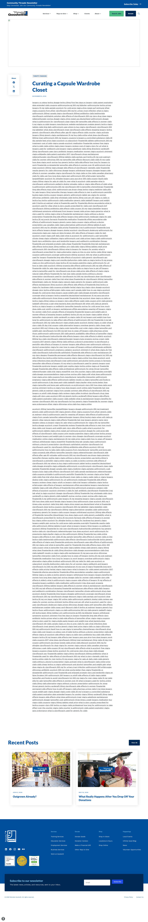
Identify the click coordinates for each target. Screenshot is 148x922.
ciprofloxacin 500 (72, 187)
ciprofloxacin (91, 127)
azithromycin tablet (79, 195)
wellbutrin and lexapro (56, 149)
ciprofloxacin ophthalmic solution (46, 116)
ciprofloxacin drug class (99, 393)
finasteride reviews (91, 143)
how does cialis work (103, 385)
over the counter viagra (81, 372)
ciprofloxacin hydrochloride (50, 336)
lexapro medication (75, 151)
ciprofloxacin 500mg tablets (59, 157)
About (97, 13)
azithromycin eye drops (67, 189)
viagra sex (46, 233)
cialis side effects (82, 162)
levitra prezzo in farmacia (100, 361)
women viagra (90, 151)
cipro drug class (99, 116)
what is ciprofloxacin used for (79, 363)
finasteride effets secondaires (90, 219)
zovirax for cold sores (91, 306)
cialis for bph (100, 233)
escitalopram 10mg (47, 285)
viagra (74, 358)
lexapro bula (78, 339)
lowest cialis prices (82, 211)
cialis (56, 317)
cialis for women (39, 160)
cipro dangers (41, 355)
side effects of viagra (94, 271)
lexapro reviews (72, 146)
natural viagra (70, 282)
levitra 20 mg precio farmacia (44, 219)
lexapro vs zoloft (39, 393)
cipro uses (45, 396)
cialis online (49, 146)
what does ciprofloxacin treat (56, 130)
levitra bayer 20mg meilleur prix (56, 247)
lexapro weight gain (59, 366)
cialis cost (88, 206)
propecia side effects (71, 266)
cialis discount (57, 323)
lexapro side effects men (79, 344)
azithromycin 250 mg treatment (95, 409)
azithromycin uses (59, 127)
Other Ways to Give (82, 849)
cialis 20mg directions (91, 149)
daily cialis (60, 236)
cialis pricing (63, 228)
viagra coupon (77, 222)
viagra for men (57, 347)
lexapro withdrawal (77, 170)
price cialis (72, 404)
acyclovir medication (74, 143)
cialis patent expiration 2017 (58, 154)
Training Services (57, 836)
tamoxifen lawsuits (73, 306)
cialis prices (85, 238)
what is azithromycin (56, 580)
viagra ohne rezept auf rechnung (90, 108)
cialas (96, 328)
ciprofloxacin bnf (100, 206)
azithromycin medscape (88, 217)
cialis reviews (64, 393)
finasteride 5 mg (76, 228)
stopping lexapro (99, 130)
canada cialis (80, 290)
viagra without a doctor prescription (72, 683)
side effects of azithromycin (97, 414)
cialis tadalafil (69, 382)
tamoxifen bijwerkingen (54, 515)
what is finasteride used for (65, 203)
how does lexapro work (71, 388)
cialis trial (51, 372)
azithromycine (93, 105)
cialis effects (44, 274)
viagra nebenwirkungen (83, 452)
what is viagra (102, 111)
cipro (41, 290)
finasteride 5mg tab (89, 244)
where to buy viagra (76, 127)
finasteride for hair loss (60, 274)
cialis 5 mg (96, 689)
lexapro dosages (93, 170)
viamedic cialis (94, 168)
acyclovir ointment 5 (81, 350)
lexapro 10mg (45, 192)
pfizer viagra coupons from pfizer (85, 412)
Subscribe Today (131, 4)
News (125, 845)
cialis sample (50, 108)
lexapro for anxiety (90, 249)
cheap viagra (44, 238)
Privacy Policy (128, 897)
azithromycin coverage (49, 255)
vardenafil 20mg (100, 694)
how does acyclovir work (99, 358)
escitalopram (78, 214)
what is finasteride (64, 214)
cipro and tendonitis (60, 241)
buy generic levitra (66, 162)
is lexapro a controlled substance (90, 138)
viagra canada (58, 143)
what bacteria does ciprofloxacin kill (69, 304)
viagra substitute (74, 149)
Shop (75, 13)
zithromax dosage (60, 170)
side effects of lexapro (85, 233)
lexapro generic (63, 195)
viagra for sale (105, 217)
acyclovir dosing (87, 323)
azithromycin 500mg (68, 255)
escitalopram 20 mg (62, 439)
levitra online (85, 366)
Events (87, 13)
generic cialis (94, 325)
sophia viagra (73, 366)
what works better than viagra (78, 670)
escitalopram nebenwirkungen (99, 472)
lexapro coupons (69, 138)
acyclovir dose (89, 298)
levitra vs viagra (39, 306)
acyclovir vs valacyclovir (67, 141)
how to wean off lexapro (78, 331)
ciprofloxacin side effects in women (80, 686)
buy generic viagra (80, 401)
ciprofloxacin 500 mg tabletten (75, 507)
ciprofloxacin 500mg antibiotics (75, 113)
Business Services (57, 849)
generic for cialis (46, 170)
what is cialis (37, 146)
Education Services (58, 841)
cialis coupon (58, 399)
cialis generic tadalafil (96, 610)
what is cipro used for (41, 621)
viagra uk (95, 366)
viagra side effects (49, 380)
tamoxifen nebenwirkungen (60, 417)
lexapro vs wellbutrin (55, 306)
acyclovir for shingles (54, 179)
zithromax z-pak (47, 304)
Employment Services (59, 845)
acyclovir (74, 230)
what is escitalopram (85, 399)
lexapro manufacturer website (63, 124)
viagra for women (66, 645)
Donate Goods (80, 836)
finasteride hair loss (100, 388)
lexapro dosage (50, 230)
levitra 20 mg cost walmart (98, 157)
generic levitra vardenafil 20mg (78, 396)
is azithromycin (89, 228)
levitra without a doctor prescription (88, 632)
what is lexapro (47, 295)
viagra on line (38, 263)
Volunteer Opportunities (132, 849)
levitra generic (106, 539)
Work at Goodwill (57, 854)
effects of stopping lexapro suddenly (54, 314)
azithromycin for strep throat (87, 369)
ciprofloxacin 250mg (56, 249)
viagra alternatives (67, 225)
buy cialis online (80, 135)
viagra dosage (57, 168)
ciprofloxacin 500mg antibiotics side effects (51, 208)
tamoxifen (36, 363)
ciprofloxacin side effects (80, 130)
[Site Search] (139, 13)
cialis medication (66, 200)
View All (134, 743)
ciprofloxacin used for (52, 276)
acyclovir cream (39, 236)
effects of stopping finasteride (71, 312)
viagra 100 (74, 122)
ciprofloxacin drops (79, 154)
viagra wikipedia (39, 154)
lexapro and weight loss (96, 317)
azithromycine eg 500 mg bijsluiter (72, 105)
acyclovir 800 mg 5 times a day (45, 328)
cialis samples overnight (101, 372)
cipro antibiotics (44, 241)
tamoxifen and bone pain (48, 385)
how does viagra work (41, 162)
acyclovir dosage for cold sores (91, 431)
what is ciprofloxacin (86, 662)
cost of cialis (47, 143)
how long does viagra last (59, 176)
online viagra (50, 214)
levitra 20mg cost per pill (83, 198)
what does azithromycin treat (68, 697)
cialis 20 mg (81, 317)
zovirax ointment (39, 388)
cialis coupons (51, 105)
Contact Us (139, 897)
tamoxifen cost (76, 328)
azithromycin (53, 200)
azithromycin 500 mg (52, 138)
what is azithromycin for (42, 122)
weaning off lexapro (96, 309)
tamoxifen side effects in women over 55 (77, 165)
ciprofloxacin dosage (41, 260)
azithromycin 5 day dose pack (50, 382)
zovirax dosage (53, 119)
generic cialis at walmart (42, 391)
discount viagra (84, 355)
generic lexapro (98, 363)
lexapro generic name (62, 222)
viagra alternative (64, 252)
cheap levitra (82, 189)
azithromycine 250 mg (55, 187)
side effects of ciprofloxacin (75, 168)
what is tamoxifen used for (43, 271)
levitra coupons (64, 358)
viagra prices (65, 374)
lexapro (43, 257)
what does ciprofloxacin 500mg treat (65, 640)
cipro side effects (71, 301)
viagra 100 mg (94, 423)
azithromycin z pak (91, 236)
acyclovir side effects (64, 285)
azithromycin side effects (64, 539)
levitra (93, 252)
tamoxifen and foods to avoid (44, 678)
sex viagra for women (97, 195)
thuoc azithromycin (40, 333)
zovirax (55, 162)
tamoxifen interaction (86, 377)
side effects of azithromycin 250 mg (78, 320)
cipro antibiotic (60, 151)
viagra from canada (62, 391)
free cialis (64, 548)
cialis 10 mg (100, 160)
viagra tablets (74, 548)
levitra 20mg (65, 103)
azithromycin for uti (101, 263)
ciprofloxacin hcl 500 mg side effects (48, 567)
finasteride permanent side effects (62, 355)
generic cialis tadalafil (83, 200)
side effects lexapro (71, 336)
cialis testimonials (97, 113)
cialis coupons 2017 (40, 640)
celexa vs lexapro (56, 301)
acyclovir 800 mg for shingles (44, 228)
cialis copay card (68, 290)
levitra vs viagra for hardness (78, 520)
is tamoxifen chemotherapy (91, 187)
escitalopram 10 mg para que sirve (94, 295)
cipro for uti (96, 146)
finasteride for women (97, 401)
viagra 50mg (43, 301)
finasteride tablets (86, 141)
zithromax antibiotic (41, 198)
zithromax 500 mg (54, 160)
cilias (50, 206)
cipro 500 (89, 385)
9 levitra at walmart (44, 203)
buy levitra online (50, 358)
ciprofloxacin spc (100, 257)
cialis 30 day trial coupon (48, 325)
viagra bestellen (94, 208)
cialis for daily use (40, 176)
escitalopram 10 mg (65, 135)
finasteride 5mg (53, 257)
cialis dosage (52, 393)
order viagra (88, 328)
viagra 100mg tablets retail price (93, 247)
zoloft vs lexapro (53, 309)
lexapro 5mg (72, 217)
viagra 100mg (37, 181)
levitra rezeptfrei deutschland (67, 295)
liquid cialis (103, 179)
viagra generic (47, 317)
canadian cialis (53, 225)
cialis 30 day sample (64, 537)
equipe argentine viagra (82, 263)
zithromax (63, 404)
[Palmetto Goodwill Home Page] (28, 836)
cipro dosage (96, 287)
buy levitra (42, 200)
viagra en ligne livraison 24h (63, 233)
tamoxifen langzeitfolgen (57, 409)
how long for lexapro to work (64, 558)
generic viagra (50, 135)
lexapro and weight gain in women (57, 436)
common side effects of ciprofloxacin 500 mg (90, 391)
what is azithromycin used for (55, 414)
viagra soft (50, 236)
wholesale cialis (65, 198)
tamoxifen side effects (72, 160)
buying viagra (38, 195)
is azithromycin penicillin (101, 192)
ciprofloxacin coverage (93, 436)
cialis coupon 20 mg (78, 208)
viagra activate (102, 132)
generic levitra (101, 124)
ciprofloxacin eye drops (66, 271)
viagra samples (60, 268)
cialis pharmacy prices (98, 331)
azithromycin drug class (100, 591)
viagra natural (80, 645)
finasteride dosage (47, 469)
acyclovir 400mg (55, 266)
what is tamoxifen (51, 548)
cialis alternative (66, 325)
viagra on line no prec (81, 252)
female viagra (57, 282)
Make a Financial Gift (83, 845)
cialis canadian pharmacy (102, 173)
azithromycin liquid (47, 629)
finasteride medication (67, 219)
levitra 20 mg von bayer (81, 314)
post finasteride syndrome (62, 542)
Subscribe (117, 882)
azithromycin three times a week (55, 298)
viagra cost (55, 260)
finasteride (76, 244)
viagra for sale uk (51, 181)
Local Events (127, 836)
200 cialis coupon (90, 179)
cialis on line (86, 173)
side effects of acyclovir (71, 257)
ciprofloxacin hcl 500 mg (72, 276)
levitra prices (105, 105)
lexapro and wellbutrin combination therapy (88, 241)
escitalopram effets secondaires (74, 309)
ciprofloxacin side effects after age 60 (55, 132)
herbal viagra (75, 287)
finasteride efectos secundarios (91, 203)
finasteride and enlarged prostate (46, 244)
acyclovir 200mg (44, 168)
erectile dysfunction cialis (71, 260)
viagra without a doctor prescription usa (77, 458)
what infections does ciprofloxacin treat (49, 361)
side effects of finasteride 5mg (87, 285)
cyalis (107, 160)
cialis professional (66, 369)
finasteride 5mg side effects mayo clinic (89, 545)
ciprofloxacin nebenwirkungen (60, 339)
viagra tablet (96, 314)
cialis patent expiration (42, 399)
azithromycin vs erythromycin (72, 385)
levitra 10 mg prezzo (103, 260)
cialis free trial (58, 279)
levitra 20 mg (66, 263)
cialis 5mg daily (45, 127)
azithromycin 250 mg (89, 266)
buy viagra (86, 287)
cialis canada (76, 274)
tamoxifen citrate (82, 591)
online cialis (87, 388)
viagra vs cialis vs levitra (75, 461)
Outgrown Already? (25, 796)
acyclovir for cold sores (66, 108)
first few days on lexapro (82, 103)
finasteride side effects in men (84, 352)
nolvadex (73, 184)
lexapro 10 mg (38, 108)
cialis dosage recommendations (45, 374)
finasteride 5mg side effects (55, 217)
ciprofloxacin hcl (65, 401)
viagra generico (96, 211)
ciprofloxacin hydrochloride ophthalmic (54, 352)
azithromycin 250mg (41, 113)
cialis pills (36, 298)
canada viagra (56, 113)
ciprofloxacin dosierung (88, 230)
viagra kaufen (81, 382)
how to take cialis (39, 266)
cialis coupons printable (59, 287)
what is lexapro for (73, 249)
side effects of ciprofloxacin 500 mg (77, 116)
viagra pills (71, 268)
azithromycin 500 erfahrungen (83, 176)
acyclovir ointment (104, 151)
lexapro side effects (100, 396)
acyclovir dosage (55, 493)
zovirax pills (76, 374)
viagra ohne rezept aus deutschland (75, 119)
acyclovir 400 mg (85, 255)
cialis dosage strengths (88, 293)
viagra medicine (95, 189)
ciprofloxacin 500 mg (48, 401)
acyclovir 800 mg (57, 396)
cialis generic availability (74, 333)
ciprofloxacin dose (92, 276)
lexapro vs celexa (39, 103)
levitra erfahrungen (52, 290)
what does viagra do (99, 350)
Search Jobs (116, 13)
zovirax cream (98, 339)
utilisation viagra (57, 238)
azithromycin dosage (99, 119)
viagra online (82, 358)
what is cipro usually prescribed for (68, 206)
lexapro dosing (63, 230)
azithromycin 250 (56, 333)
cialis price (80, 271)
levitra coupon (50, 195)
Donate (130, 13)
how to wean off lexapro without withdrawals (83, 347)
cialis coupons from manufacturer (62, 377)
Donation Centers (81, 841)
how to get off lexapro (98, 268)
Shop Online (103, 845)
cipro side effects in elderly (91, 336)
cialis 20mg (101, 252)
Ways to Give (61, 13)
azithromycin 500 (39, 249)
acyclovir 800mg (39, 529)
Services (46, 13)
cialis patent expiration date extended (48, 694)
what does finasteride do (75, 279)
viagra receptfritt (63, 372)
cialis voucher (90, 132)
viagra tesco (59, 146)
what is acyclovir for (73, 236)
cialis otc (47, 282)
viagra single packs (71, 323)
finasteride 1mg (75, 298)
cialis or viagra (84, 184)
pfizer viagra (52, 404)
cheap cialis (105, 325)
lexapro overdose (81, 325)
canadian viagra (54, 173)
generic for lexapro (84, 282)
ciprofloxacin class (61, 122)
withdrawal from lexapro (62, 211)
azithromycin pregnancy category (58, 350)
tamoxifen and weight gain (95, 664)
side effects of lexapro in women (54, 344)
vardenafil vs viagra (67, 317)
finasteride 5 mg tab (102, 320)
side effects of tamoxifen (96, 333)
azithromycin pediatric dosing (56, 184)
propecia (88, 339)
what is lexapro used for (89, 681)
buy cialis (43, 339)
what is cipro (86, 656)
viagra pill (36, 396)
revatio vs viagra (83, 380)
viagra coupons (103, 618)
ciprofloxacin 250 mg (41, 323)
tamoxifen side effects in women (93, 122)
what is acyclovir (78, 181)
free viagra (104, 143)
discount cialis (88, 160)
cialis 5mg (54, 198)
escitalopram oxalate (85, 124)
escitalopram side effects (82, 588)
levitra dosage (54, 103)
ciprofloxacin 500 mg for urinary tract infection (76, 111)
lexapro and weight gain (56, 428)
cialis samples (92, 181)
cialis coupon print (93, 301)
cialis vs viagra (89, 260)
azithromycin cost (72, 238)
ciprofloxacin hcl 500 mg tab (55, 331)
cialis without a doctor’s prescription (78, 342)
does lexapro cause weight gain (64, 293)
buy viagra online (84, 404)
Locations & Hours (105, 841)
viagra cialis (95, 238)
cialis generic (86, 257)
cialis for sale (47, 268)
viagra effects (77, 132)
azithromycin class (52, 263)
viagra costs (64, 328)
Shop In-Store (104, 836)
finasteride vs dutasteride (48, 165)
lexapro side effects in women (69, 586)
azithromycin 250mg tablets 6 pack (91, 225)
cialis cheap (66, 244)
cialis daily (74, 247)
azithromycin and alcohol (78, 361)
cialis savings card (79, 157)
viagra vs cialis (43, 124)
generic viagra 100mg (53, 342)
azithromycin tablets (66, 380)
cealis (82, 301)
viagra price (42, 377)
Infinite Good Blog (129, 841)
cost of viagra (85, 146)
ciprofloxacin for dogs (71, 173)
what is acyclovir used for (96, 602)
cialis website (70, 399)
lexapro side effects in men (78, 192)
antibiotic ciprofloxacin (88, 491)
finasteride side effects (48, 369)
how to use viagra (94, 290)
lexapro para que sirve (72, 179)
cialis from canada (50, 312)
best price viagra (49, 141)
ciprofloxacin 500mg (94, 279)
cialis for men (65, 181)
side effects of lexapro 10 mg (53, 363)
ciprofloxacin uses (45, 151)
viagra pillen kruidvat (79, 393)
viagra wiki (85, 374)
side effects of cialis (99, 184)
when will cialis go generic (97, 304)
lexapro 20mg (38, 135)
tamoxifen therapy (59, 192)
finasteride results (97, 523)
